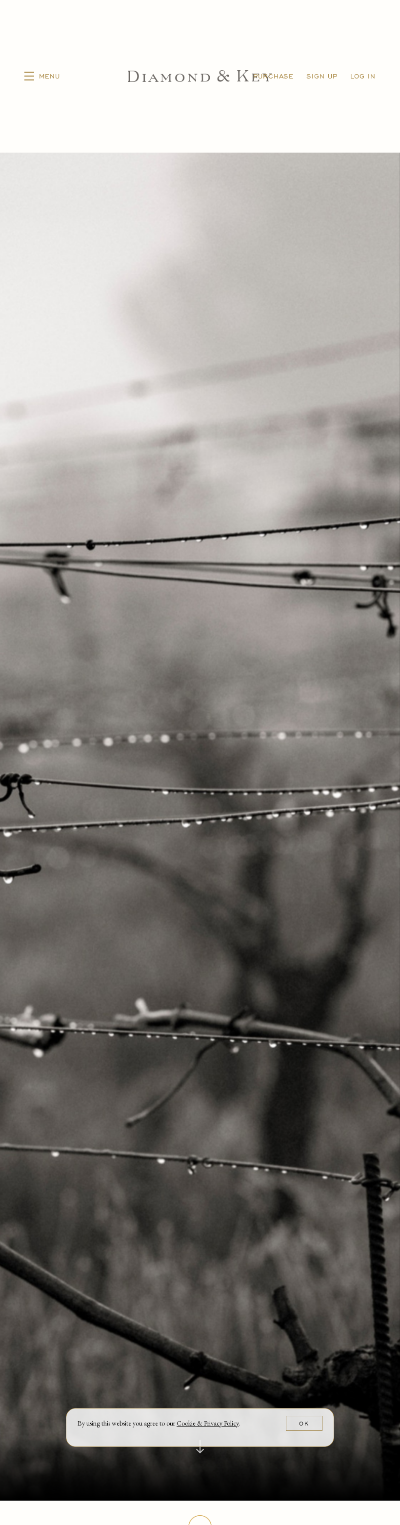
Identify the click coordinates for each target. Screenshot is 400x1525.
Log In (363, 75)
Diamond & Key (200, 76)
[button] (42, 76)
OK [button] (304, 1423)
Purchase (273, 75)
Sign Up (322, 75)
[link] (208, 1423)
